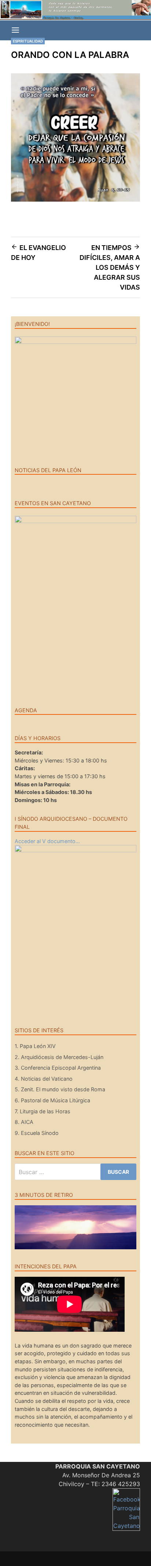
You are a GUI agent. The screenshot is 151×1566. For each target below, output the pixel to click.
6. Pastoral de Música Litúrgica (52, 1100)
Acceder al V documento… (47, 841)
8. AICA (24, 1122)
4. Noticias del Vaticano (44, 1079)
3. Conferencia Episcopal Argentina (58, 1068)
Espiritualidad (28, 41)
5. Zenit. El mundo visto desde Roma (60, 1089)
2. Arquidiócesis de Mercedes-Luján (59, 1057)
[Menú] (15, 30)
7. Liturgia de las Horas (42, 1111)
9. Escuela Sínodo (37, 1133)
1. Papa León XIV (35, 1046)
